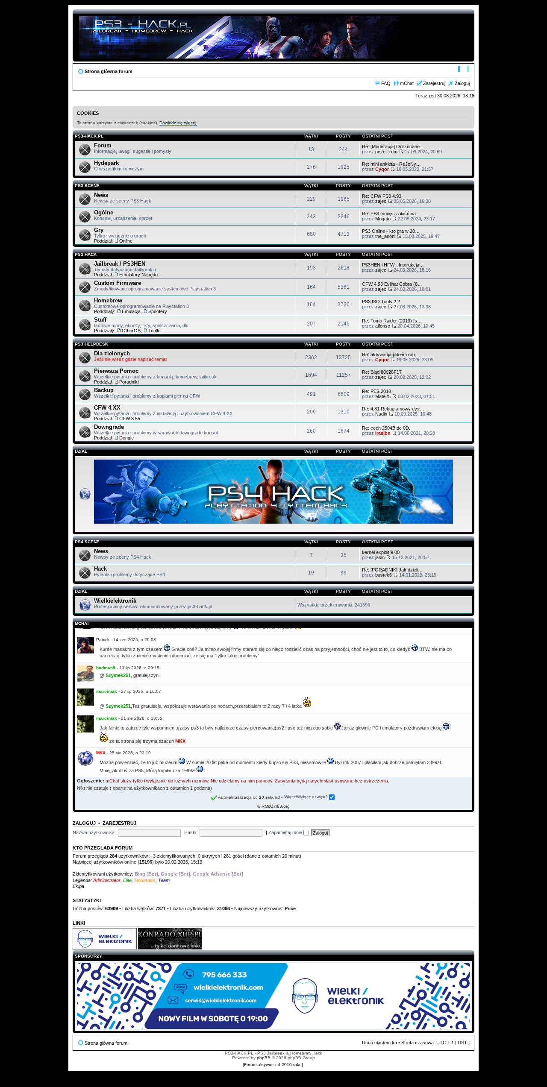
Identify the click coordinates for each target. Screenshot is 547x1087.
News (101, 195)
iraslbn (383, 433)
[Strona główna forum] (240, 35)
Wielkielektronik (115, 601)
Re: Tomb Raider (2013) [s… (392, 320)
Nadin (381, 413)
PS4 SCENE (87, 541)
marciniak (106, 691)
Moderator (145, 880)
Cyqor (382, 169)
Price (290, 908)
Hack (100, 568)
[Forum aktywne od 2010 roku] (273, 1064)
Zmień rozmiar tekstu (463, 69)
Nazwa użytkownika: (94, 832)
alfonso (382, 325)
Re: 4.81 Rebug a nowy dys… (393, 408)
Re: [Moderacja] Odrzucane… (393, 146)
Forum (103, 145)
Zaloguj (462, 83)
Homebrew (108, 300)
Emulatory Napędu (138, 274)
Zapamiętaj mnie (285, 832)
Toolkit (155, 330)
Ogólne (103, 212)
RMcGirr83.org (276, 806)
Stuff (100, 319)
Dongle (126, 437)
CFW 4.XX (107, 407)
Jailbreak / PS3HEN (119, 264)
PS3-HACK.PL (89, 136)
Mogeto (383, 218)
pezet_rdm (386, 151)
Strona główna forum (108, 71)
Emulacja (131, 311)
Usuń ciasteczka (379, 1042)
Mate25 (383, 396)
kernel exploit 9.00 (381, 552)
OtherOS (131, 330)
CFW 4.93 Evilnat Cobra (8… (392, 284)
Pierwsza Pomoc (116, 371)
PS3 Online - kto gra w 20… (391, 231)
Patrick (102, 639)
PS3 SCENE (87, 185)
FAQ (386, 83)
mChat (407, 83)
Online (125, 240)
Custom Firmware (117, 283)
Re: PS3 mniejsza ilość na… (391, 213)
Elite (127, 880)
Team (164, 880)
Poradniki (128, 381)
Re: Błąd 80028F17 (382, 372)
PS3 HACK (86, 254)
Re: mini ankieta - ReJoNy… (391, 164)
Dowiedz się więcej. (178, 122)
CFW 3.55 (129, 418)
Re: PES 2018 (376, 391)
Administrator (107, 880)
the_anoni (385, 236)
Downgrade (109, 427)
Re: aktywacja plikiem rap (388, 354)
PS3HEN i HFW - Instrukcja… (393, 264)
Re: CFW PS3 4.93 (381, 196)
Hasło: (190, 832)
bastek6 (383, 574)
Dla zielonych (112, 353)
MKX (101, 752)
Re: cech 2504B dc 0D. (386, 428)
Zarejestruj (434, 83)
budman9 (105, 667)
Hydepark (106, 163)
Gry (98, 230)
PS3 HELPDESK (91, 344)
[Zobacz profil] (85, 652)
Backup (104, 390)
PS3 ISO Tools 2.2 (381, 301)
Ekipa (78, 886)
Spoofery (157, 311)
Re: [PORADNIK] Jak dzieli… (392, 569)
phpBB (264, 1057)
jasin (380, 557)
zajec (380, 201)
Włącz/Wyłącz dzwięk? (306, 796)
